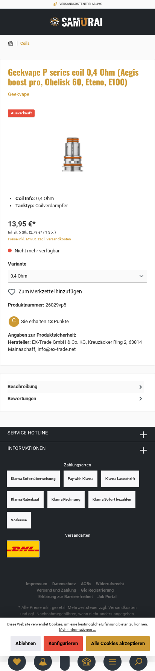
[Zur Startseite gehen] (77, 22)
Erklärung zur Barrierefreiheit (65, 596)
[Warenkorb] (65, 662)
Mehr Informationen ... (77, 629)
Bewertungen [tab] (22, 398)
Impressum (36, 583)
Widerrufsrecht (110, 583)
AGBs (86, 583)
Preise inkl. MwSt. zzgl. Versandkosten (39, 239)
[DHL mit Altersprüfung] (23, 548)
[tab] (76, 386)
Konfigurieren (63, 643)
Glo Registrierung (97, 590)
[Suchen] (138, 662)
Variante (17, 264)
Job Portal (107, 596)
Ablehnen (25, 643)
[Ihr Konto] (43, 662)
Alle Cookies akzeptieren (118, 643)
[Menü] (112, 662)
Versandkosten (122, 607)
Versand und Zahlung (56, 590)
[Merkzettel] (17, 662)
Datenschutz (64, 583)
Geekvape (18, 94)
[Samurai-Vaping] (11, 43)
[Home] (87, 662)
